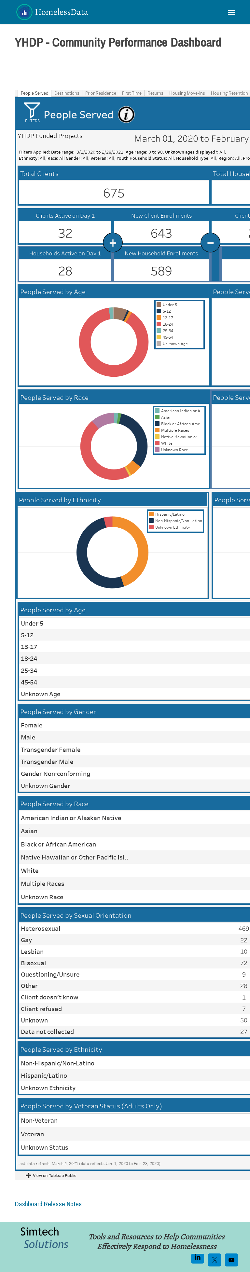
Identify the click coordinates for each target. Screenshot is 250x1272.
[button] (231, 12)
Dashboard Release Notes (48, 1203)
